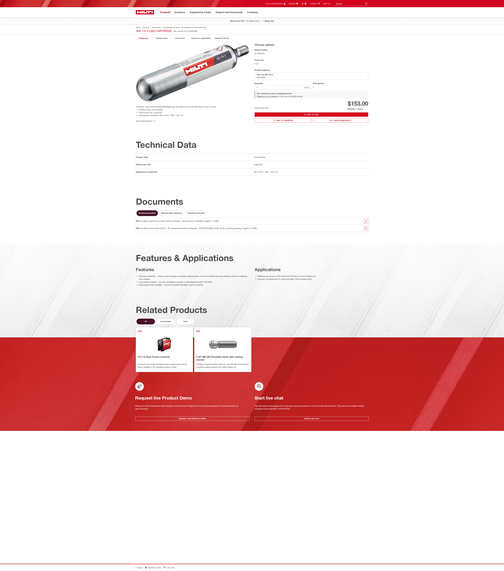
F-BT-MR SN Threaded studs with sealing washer (219, 358)
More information (144, 121)
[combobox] (351, 3)
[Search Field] (366, 3)
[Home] (145, 12)
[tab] (143, 38)
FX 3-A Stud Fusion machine (154, 356)
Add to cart (313, 114)
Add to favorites (284, 120)
